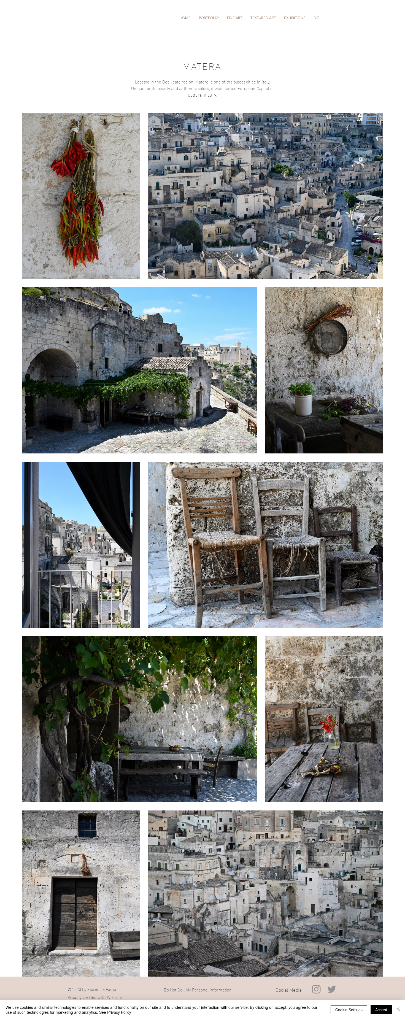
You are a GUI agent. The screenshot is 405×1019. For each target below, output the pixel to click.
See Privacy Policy (115, 1012)
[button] (209, 18)
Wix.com (114, 997)
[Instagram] (316, 989)
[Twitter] (331, 989)
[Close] (398, 1010)
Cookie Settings (349, 1009)
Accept (381, 1009)
